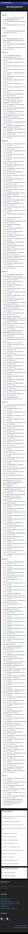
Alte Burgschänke (4, 898)
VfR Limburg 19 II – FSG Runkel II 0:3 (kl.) (16, 728)
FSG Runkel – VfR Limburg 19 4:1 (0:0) (15, 429)
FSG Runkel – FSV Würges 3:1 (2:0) (14, 686)
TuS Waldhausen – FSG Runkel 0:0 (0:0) (15, 379)
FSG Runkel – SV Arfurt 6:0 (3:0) (14, 263)
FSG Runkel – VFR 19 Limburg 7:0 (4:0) (15, 572)
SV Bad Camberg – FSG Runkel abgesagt (15, 104)
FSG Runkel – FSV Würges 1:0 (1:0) (14, 157)
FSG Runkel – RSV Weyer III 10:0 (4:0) (15, 365)
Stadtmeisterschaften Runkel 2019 (14, 217)
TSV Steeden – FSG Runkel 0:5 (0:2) (14, 596)
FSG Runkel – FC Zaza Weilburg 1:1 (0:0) (15, 72)
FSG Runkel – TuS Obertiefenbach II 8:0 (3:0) (16, 386)
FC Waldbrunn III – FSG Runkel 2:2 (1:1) (15, 266)
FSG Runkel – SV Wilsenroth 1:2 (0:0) (15, 550)
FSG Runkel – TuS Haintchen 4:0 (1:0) (15, 543)
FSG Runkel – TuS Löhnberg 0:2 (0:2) (15, 238)
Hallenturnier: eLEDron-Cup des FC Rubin (16, 770)
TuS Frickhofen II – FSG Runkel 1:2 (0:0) (15, 436)
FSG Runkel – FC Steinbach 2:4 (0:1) (14, 515)
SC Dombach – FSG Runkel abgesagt (14, 121)
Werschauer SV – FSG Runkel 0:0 (14, 714)
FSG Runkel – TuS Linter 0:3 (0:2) (14, 62)
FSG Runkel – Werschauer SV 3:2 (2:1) (15, 536)
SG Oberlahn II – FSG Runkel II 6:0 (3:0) (15, 756)
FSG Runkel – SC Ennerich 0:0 (13, 83)
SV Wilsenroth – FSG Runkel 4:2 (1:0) (15, 147)
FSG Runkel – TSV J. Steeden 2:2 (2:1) (15, 522)
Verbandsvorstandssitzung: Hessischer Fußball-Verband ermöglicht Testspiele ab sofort (13, 817)
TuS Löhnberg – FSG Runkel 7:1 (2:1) (15, 291)
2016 (3, 559)
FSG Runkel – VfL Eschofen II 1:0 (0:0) (15, 383)
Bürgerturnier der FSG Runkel (13, 339)
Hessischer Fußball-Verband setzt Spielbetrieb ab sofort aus (14, 829)
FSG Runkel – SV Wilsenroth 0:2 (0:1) (15, 281)
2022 (3, 28)
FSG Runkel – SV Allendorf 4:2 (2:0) (14, 454)
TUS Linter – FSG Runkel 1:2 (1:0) (14, 206)
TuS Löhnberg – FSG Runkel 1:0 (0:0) (15, 554)
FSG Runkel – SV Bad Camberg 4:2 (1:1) (15, 164)
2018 (3, 271)
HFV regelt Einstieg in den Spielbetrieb (15, 90)
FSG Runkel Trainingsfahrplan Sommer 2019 (16, 220)
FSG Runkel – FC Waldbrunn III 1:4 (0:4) (15, 312)
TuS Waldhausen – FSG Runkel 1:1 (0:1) (15, 785)
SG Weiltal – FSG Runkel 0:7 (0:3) (14, 682)
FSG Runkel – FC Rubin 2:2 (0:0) (14, 79)
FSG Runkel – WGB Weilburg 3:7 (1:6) (15, 171)
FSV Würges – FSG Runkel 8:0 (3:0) (14, 143)
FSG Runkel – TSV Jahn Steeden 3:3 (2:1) (15, 393)
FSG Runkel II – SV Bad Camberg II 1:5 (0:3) (16, 753)
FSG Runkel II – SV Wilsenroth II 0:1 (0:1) (16, 323)
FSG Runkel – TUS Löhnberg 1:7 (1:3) (15, 196)
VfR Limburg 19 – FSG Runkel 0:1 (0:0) (15, 351)
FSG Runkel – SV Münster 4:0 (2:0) (14, 717)
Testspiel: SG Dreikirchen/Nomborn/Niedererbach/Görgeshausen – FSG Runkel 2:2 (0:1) (14, 487)
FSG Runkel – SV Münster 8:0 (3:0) (14, 621)
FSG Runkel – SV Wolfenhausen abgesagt (16, 107)
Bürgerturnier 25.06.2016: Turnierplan (15, 658)
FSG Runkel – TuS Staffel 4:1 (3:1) (14, 614)
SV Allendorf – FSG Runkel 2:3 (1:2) (14, 568)
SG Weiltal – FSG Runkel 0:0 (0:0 (14, 376)
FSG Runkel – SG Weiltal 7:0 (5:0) (14, 565)
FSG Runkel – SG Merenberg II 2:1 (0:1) (15, 433)
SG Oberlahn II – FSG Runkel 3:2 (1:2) (15, 284)
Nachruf (8, 342)
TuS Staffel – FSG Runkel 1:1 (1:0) (14, 540)
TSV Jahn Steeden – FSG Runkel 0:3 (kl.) (15, 457)
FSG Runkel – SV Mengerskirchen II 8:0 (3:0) (16, 348)
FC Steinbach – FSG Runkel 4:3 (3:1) (14, 586)
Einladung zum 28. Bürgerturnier (14, 224)
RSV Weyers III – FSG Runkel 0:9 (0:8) (15, 443)
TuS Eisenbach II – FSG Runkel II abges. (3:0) (16, 735)
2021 (3, 36)
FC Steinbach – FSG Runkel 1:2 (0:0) (14, 703)
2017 (3, 402)
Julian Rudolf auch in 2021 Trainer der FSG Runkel (12, 824)
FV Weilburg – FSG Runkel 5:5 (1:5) (14, 518)
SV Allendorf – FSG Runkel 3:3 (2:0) (14, 355)
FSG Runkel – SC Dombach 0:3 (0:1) (14, 189)
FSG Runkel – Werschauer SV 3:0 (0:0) (15, 440)
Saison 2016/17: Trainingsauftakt (14, 651)
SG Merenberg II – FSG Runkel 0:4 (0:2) (15, 358)
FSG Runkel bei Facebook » (10, 872)
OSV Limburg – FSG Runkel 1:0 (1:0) (14, 150)
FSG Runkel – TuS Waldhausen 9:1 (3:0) (15, 561)
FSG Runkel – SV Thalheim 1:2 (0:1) (14, 778)
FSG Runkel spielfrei (11, 579)
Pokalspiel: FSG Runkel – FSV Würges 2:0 (16, 213)
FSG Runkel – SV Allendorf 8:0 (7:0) (14, 504)
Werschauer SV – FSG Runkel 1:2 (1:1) (15, 610)
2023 (3, 15)
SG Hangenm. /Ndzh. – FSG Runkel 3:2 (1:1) (16, 132)
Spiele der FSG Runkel (11, 24)
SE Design (3, 906)
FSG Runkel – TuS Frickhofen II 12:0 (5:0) (15, 362)
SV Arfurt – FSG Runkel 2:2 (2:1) (14, 309)
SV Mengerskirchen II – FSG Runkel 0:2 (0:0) (16, 422)
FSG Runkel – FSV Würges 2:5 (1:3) (14, 69)
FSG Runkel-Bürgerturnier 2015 (14, 802)
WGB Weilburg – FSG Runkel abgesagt (15, 111)
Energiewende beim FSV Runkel (13, 178)
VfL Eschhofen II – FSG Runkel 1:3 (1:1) (15, 450)
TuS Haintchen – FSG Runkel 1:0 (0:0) (15, 617)
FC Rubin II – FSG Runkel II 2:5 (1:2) (14, 529)
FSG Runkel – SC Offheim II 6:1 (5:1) (15, 461)
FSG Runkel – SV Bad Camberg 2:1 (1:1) (15, 749)
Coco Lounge (3, 900)
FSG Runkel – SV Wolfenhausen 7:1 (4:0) (15, 295)
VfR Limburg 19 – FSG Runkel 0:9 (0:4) (15, 508)
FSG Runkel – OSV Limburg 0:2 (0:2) (14, 210)
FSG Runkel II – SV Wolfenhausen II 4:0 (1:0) (16, 390)
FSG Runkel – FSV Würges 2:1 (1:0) (14, 582)
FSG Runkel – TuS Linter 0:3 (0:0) (14, 154)
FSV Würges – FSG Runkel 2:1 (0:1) (14, 792)
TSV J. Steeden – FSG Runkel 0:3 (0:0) (15, 742)
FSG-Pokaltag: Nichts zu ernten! (14, 475)
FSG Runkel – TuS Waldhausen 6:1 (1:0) (15, 665)
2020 (3, 52)
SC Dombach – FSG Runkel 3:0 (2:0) (14, 86)
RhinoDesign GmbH (5, 905)
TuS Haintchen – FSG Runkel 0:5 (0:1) (15, 693)
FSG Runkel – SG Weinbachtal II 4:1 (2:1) (15, 249)
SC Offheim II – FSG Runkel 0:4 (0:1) (15, 372)
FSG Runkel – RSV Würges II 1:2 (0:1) (15, 65)
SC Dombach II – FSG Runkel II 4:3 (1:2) (15, 471)
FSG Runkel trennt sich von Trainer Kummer (16, 21)
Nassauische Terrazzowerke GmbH (7, 903)
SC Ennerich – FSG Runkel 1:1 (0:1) (14, 175)
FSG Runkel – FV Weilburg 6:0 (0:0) (14, 760)
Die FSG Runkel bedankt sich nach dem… (15, 245)
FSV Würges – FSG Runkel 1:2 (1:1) (14, 511)
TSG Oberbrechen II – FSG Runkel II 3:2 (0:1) (16, 696)
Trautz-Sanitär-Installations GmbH (7, 908)
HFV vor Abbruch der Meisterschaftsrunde (16, 44)
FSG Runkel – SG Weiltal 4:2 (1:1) (14, 447)
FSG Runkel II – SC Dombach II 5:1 (14, 415)
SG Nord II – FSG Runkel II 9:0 (13, 707)
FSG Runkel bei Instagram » (10, 875)
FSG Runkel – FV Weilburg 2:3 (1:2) (14, 589)
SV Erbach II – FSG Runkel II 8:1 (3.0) (15, 679)
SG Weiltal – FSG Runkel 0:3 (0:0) (14, 639)
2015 (3, 775)
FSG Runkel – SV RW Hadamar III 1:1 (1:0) (16, 288)
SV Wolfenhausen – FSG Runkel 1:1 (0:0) (15, 168)
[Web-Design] (5, 919)
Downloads (9, 337)
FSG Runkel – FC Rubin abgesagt (14, 118)
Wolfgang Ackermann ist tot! (13, 408)
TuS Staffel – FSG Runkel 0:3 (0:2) (14, 672)
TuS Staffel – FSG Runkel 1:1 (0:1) (14, 344)
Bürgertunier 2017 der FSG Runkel (14, 497)
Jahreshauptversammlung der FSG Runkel (15, 334)
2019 (3, 141)
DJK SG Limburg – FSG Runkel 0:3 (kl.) (15, 724)
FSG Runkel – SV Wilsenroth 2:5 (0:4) (15, 203)
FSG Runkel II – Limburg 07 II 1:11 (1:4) (15, 763)
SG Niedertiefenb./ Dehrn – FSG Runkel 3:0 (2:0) (12, 850)
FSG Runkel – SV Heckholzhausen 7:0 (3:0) (16, 635)
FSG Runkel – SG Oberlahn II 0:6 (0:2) (15, 231)
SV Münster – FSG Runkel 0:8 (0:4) (14, 547)
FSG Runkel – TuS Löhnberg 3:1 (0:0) (15, 628)
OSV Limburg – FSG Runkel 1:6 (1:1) (14, 411)
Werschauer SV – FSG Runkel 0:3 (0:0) (15, 369)
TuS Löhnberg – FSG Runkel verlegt (14, 58)
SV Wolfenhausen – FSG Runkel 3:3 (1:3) (15, 242)
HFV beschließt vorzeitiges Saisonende (15, 93)
